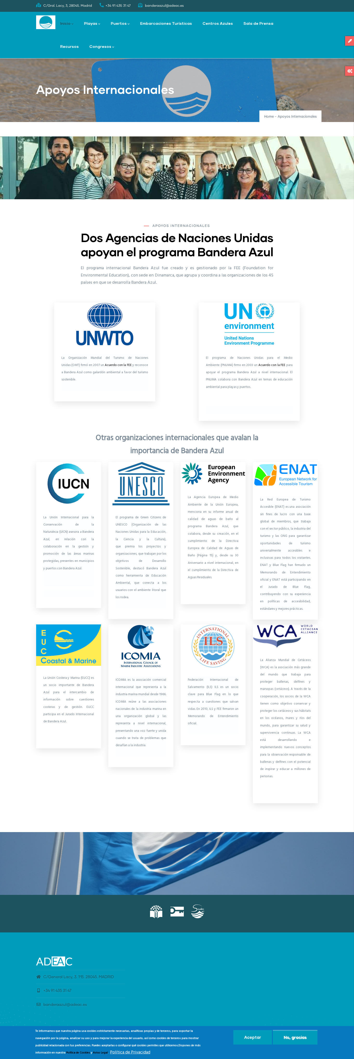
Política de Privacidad (130, 1052)
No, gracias (295, 1037)
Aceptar (252, 1037)
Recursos (69, 46)
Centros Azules (218, 23)
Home (269, 116)
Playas (90, 23)
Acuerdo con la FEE (118, 365)
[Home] (45, 22)
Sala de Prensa (258, 23)
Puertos (119, 23)
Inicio (65, 23)
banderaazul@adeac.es (65, 1005)
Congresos (100, 46)
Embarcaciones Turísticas (166, 23)
